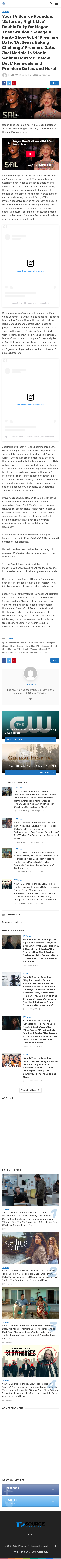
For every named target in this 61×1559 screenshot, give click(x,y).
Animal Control (32, 643)
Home (16, 1552)
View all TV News (28, 1090)
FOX (38, 646)
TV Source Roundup (39, 652)
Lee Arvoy (16, 75)
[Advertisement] (30, 1132)
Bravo (43, 643)
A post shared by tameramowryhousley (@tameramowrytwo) (32, 437)
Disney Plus (30, 646)
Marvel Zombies (9, 649)
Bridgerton (52, 643)
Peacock (34, 649)
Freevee (45, 646)
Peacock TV (45, 649)
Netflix (26, 649)
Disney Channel (17, 646)
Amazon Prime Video (15, 643)
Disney (6, 646)
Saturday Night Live (11, 652)
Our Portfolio (40, 1552)
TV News (5, 11)
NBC (20, 649)
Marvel (54, 646)
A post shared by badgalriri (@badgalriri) (30, 303)
